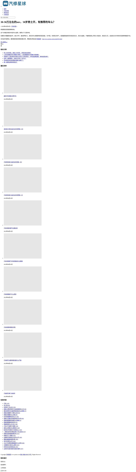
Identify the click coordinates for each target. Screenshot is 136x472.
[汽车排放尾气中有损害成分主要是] (23, 258)
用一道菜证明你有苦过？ (11, 62)
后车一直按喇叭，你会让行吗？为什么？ (15, 58)
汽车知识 (6, 14)
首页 (5, 9)
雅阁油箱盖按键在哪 (11, 439)
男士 (2, 42)
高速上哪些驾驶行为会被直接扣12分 (15, 409)
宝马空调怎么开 (10, 441)
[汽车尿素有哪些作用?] (23, 324)
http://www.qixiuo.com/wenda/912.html (52, 39)
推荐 (4, 42)
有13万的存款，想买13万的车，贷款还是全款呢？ (17, 52)
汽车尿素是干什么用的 (10, 294)
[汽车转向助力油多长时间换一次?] (23, 159)
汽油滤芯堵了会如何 (9, 393)
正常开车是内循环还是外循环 (13, 448)
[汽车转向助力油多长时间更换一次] (23, 192)
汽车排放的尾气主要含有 (11, 228)
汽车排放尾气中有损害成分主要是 (13, 261)
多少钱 (7, 405)
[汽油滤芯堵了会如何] (23, 390)
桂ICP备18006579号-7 (26, 454)
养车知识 (6, 12)
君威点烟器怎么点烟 (10, 414)
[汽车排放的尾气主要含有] (23, 225)
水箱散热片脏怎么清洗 (11, 445)
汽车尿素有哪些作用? (10, 327)
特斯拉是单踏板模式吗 (11, 433)
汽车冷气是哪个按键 (11, 426)
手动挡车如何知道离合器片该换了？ (14, 60)
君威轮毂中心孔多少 (10, 424)
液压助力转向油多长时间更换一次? (13, 129)
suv (6, 42)
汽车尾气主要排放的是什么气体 (12, 360)
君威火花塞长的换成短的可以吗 (14, 418)
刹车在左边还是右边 (11, 447)
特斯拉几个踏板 (10, 435)
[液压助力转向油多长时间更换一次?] (23, 126)
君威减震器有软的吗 (10, 422)
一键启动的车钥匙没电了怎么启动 (15, 431)
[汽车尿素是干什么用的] (23, 291)
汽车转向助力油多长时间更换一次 (13, 195)
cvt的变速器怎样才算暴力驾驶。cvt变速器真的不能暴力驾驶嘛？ (22, 54)
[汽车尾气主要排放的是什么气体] (23, 357)
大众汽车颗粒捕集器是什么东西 (14, 443)
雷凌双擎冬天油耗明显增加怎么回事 (15, 411)
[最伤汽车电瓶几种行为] (23, 93)
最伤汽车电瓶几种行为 (10, 96)
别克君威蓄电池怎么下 (11, 416)
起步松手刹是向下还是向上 (13, 430)
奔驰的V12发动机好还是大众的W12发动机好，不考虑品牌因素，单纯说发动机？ (26, 56)
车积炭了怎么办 (10, 407)
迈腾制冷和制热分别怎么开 (13, 437)
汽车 (6, 403)
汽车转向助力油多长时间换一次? (13, 162)
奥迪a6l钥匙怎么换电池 (12, 428)
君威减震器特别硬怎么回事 (12, 420)
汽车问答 (6, 10)
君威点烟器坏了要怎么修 (12, 413)
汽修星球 (38, 39)
